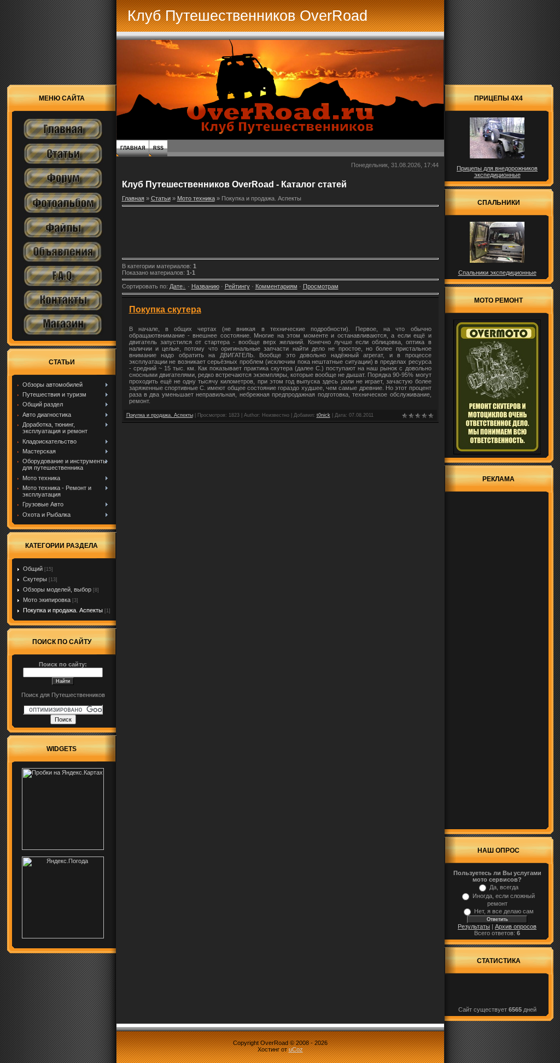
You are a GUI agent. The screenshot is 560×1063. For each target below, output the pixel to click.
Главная (132, 148)
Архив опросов (515, 926)
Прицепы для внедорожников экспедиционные (497, 171)
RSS (158, 148)
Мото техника (196, 198)
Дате (176, 286)
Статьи (161, 198)
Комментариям (276, 286)
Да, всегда (503, 887)
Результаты (474, 926)
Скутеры (35, 579)
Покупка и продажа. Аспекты (63, 610)
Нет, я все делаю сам (504, 911)
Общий (33, 568)
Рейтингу (237, 286)
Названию (205, 286)
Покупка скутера (165, 309)
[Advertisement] (280, 232)
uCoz (296, 1049)
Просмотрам (321, 286)
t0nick (323, 415)
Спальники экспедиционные (497, 272)
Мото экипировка (47, 600)
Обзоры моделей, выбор (57, 589)
